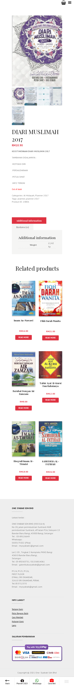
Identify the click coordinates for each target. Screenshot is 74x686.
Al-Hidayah (29, 195)
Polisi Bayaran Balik (20, 613)
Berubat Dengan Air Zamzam (23, 392)
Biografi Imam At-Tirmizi (24, 463)
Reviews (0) (22, 227)
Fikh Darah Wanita (50, 320)
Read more (23, 337)
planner (21, 198)
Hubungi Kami (18, 621)
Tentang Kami (17, 609)
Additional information (29, 220)
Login (14, 625)
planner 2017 (32, 198)
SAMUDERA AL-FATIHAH (50, 463)
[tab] (29, 220)
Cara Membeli (17, 617)
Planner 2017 (41, 195)
